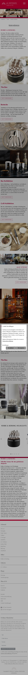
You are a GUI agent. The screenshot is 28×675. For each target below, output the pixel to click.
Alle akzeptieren (21, 348)
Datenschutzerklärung (7, 341)
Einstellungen (5, 345)
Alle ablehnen (11, 348)
